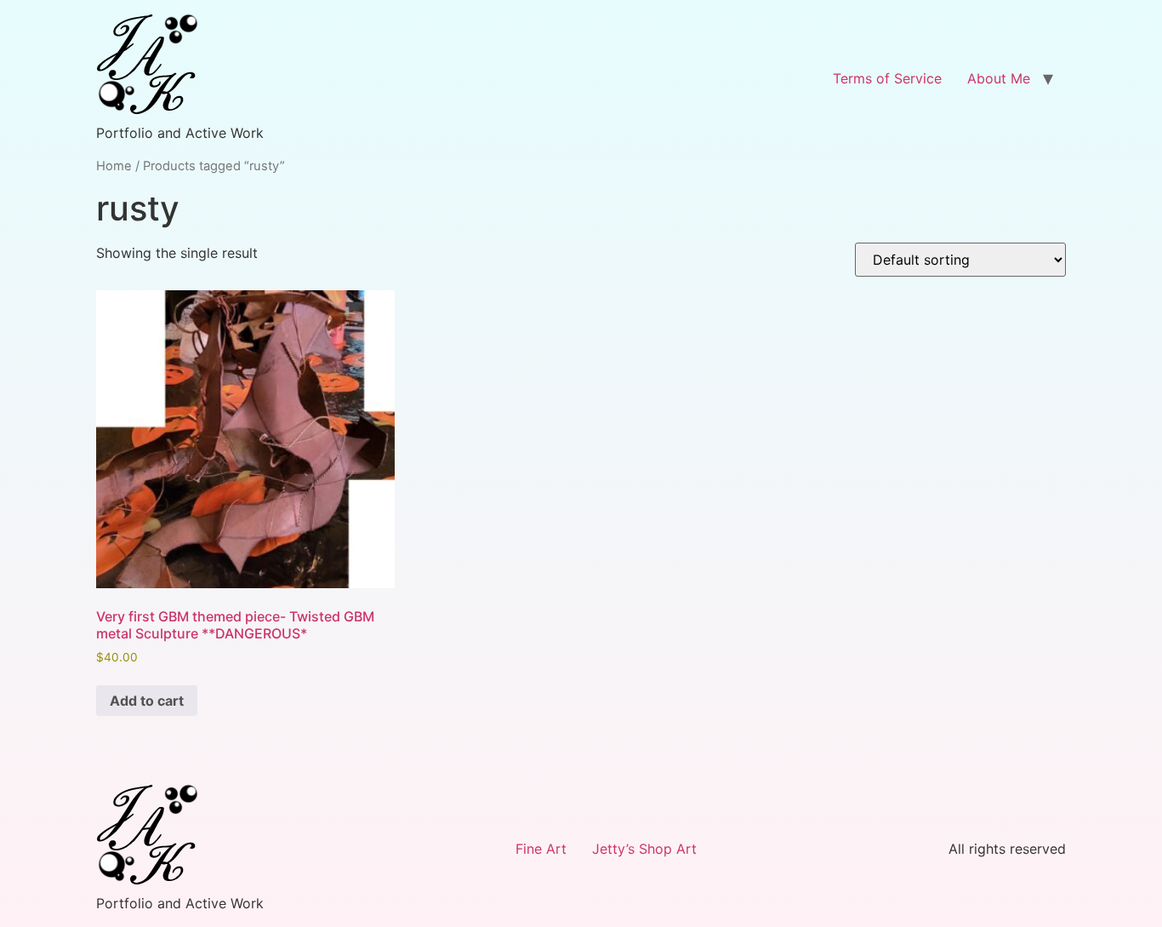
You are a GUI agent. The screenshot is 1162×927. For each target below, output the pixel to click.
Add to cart (147, 700)
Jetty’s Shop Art (644, 848)
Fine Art (541, 848)
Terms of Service (887, 78)
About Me (998, 78)
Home (114, 166)
